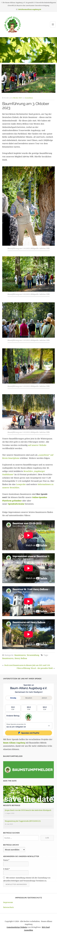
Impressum (8, 902)
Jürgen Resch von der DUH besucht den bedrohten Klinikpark (28, 810)
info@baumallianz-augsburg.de (29, 9)
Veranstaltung (33, 655)
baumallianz (29, 98)
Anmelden (28, 930)
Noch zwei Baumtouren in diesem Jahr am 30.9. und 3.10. (27, 665)
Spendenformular (16, 504)
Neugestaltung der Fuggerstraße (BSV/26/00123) (23, 821)
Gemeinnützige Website (17, 927)
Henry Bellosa (21, 658)
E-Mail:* (6, 869)
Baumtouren (20, 655)
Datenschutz (8, 907)
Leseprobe (21, 484)
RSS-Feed (46, 927)
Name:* (6, 860)
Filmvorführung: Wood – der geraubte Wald (35, 668)
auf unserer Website (37, 445)
